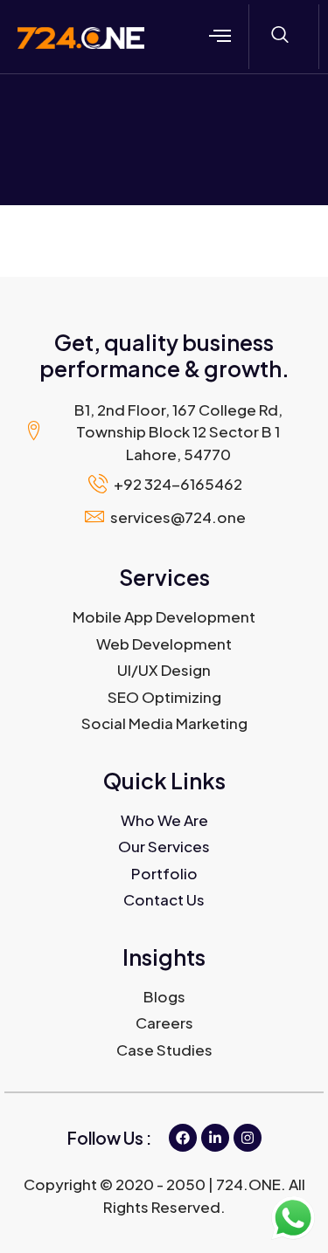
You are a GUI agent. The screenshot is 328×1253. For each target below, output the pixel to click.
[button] (279, 34)
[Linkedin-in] (215, 1138)
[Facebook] (183, 1138)
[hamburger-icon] (220, 36)
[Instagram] (248, 1138)
